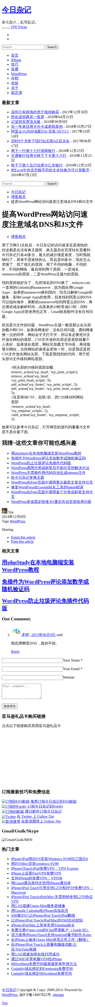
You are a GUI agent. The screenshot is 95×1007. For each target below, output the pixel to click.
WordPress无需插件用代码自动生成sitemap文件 (48, 473)
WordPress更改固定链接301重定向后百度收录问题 (51, 502)
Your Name (71, 660)
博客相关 (18, 237)
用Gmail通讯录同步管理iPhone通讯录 (41, 883)
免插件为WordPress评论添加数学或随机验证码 (48, 458)
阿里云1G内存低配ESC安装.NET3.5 (40, 131)
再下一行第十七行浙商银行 (33, 151)
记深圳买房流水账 (26, 122)
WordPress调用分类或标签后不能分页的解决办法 (50, 468)
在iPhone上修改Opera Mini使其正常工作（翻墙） (50, 940)
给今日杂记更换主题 (27, 477)
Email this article (23, 537)
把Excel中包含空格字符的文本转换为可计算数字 (50, 170)
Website (68, 677)
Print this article (22, 541)
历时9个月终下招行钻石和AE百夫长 (40, 141)
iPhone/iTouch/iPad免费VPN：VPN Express (44, 868)
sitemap (58, 995)
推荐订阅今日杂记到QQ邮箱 (53, 801)
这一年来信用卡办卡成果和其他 (37, 126)
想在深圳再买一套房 (27, 117)
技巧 (14, 64)
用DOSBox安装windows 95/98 (35, 864)
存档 (14, 78)
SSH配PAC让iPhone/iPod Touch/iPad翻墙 (43, 915)
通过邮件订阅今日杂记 (43, 811)
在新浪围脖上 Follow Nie (41, 821)
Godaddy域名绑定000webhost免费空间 (41, 973)
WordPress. (10, 995)
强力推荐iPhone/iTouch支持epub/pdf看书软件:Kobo (51, 935)
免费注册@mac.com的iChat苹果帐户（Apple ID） (50, 930)
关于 (14, 88)
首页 (14, 55)
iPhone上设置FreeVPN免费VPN (36, 873)
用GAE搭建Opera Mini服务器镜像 (38, 906)
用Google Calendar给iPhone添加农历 (39, 911)
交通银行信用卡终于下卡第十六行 (38, 156)
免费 (14, 69)
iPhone (16, 60)
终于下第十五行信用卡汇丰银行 (37, 165)
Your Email (71, 669)
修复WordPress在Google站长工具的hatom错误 (47, 487)
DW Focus (19, 27)
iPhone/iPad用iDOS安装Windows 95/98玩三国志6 (49, 859)
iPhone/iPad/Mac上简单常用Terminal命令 (43, 925)
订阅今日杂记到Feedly (45, 806)
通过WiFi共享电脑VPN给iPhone (36, 959)
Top (5, 1003)
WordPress (19, 74)
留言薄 (16, 93)
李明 (25, 635)
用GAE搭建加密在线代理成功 (35, 954)
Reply (15, 652)
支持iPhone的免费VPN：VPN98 (36, 878)
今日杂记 (16, 10)
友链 (14, 83)
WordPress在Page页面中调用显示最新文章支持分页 (52, 482)
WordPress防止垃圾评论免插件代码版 (41, 463)
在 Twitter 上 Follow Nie (35, 816)
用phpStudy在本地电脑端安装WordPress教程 (46, 453)
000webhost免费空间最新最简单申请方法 (44, 964)
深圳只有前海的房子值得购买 (35, 112)
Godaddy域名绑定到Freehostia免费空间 (42, 969)
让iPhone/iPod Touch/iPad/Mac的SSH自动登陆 (47, 920)
